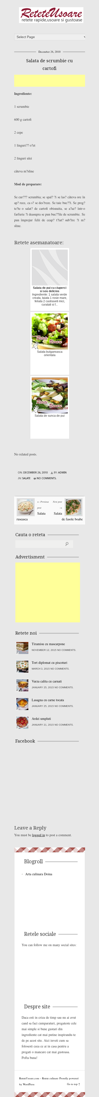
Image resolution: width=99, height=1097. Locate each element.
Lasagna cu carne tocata (48, 700)
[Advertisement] (56, 81)
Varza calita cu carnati (47, 681)
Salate (26, 478)
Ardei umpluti (41, 718)
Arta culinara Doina (38, 874)
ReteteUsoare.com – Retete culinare (51, 15)
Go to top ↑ (73, 1084)
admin (62, 472)
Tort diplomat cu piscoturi (49, 662)
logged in (38, 835)
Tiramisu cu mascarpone (48, 644)
